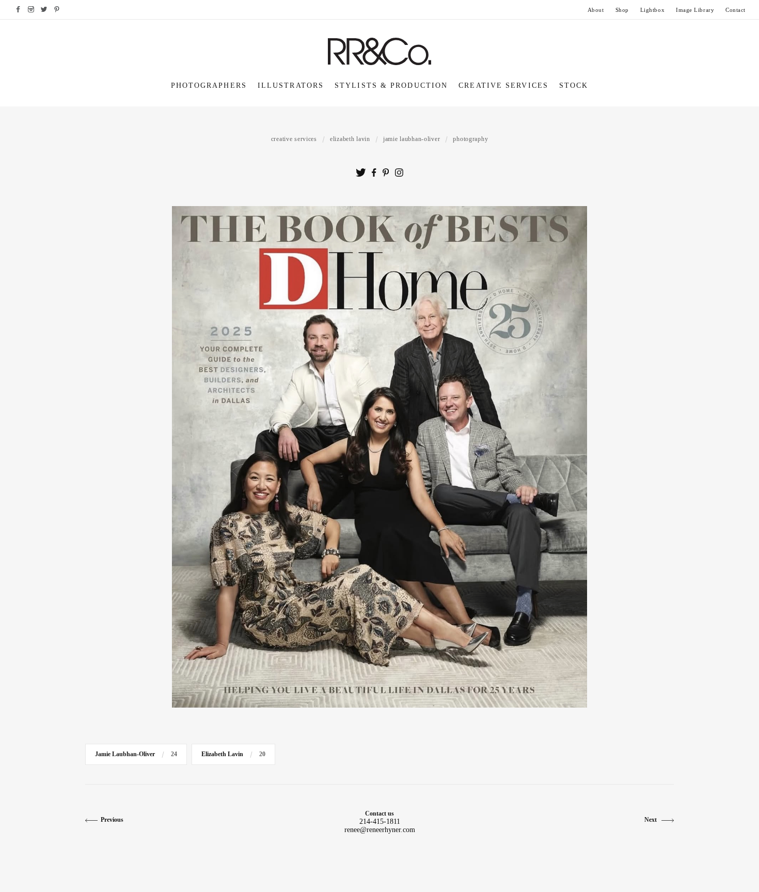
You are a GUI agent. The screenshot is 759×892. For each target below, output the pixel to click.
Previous (112, 819)
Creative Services (503, 85)
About (596, 10)
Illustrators (291, 85)
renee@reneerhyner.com (379, 830)
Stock (574, 85)
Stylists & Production (391, 85)
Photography (470, 139)
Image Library (695, 10)
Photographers (209, 85)
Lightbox (652, 10)
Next (651, 819)
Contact (735, 10)
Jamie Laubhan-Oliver (411, 139)
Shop (622, 10)
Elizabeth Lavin (350, 139)
